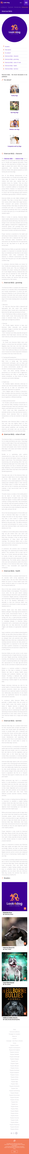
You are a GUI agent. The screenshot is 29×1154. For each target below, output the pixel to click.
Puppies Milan (14, 1108)
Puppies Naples (14, 1111)
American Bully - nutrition (11, 68)
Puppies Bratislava (14, 1070)
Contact (14, 1038)
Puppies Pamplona (14, 1124)
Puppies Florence (14, 1117)
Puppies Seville (14, 1120)
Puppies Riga (14, 1081)
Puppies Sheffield (14, 1054)
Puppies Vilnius (14, 1077)
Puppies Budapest (14, 1072)
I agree (14, 1151)
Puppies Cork (14, 1061)
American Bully (8, 158)
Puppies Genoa (14, 1115)
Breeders (7, 46)
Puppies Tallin (14, 1083)
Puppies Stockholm (14, 1086)
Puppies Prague (14, 1063)
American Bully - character (11, 56)
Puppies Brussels (14, 1097)
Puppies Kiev (14, 1102)
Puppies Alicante (14, 1127)
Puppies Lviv (14, 1104)
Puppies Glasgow (14, 1059)
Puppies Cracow (14, 1074)
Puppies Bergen (15, 1093)
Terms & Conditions (15, 1031)
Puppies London (14, 1045)
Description (8, 49)
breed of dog (19, 158)
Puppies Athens (14, 1129)
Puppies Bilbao (14, 1122)
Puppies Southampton (14, 1047)
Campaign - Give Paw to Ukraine (14, 1040)
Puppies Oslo (14, 1088)
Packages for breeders (14, 1034)
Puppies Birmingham (14, 1050)
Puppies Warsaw (14, 1065)
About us (14, 1036)
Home (14, 1043)
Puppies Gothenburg (14, 1090)
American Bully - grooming (12, 59)
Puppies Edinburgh (14, 1056)
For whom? (8, 53)
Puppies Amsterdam (14, 1095)
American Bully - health (11, 65)
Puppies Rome (14, 1106)
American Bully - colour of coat (13, 62)
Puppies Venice (14, 1113)
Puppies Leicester (14, 1052)
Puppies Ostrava (14, 1099)
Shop (14, 1029)
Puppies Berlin (14, 1079)
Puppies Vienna (14, 1068)
